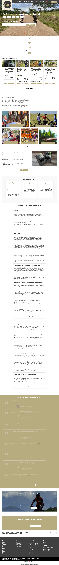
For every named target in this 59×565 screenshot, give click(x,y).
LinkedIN (20, 559)
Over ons (42, 1)
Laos (3, 546)
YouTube (16, 559)
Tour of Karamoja (22, 407)
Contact (44, 543)
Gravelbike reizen (18, 545)
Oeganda (3, 542)
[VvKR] (36, 544)
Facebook (7, 559)
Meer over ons (29, 146)
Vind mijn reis (31, 24)
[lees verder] (24, 413)
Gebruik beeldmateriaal (35, 558)
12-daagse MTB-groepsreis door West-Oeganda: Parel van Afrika (26, 480)
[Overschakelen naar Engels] (46, 1)
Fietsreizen (19, 1)
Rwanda (3, 543)
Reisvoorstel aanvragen (35, 526)
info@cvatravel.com (47, 549)
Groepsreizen (18, 542)
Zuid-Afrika (4, 544)
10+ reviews (33, 34)
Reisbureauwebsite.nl (30, 564)
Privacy (20, 558)
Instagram (12, 559)
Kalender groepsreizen (28, 1)
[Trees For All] (34, 543)
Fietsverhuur (28, 558)
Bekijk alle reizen (29, 88)
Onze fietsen (23, 418)
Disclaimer (23, 558)
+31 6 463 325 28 (46, 550)
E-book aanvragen (35, 552)
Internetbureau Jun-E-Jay (35, 564)
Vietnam (3, 545)
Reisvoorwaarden (15, 558)
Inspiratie (37, 1)
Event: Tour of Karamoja (19, 547)
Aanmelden (24, 169)
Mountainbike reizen (19, 544)
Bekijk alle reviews (29, 485)
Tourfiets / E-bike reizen (19, 546)
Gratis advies (54, 1)
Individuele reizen (18, 543)
